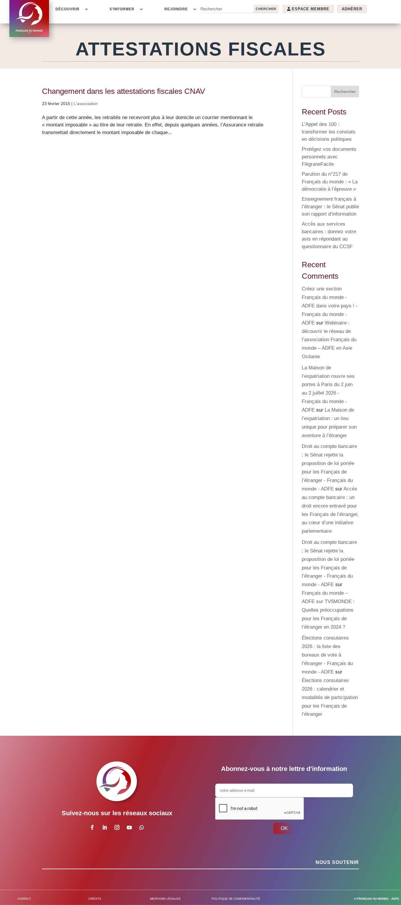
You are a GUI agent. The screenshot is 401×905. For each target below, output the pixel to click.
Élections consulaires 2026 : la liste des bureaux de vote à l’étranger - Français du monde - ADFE (327, 655)
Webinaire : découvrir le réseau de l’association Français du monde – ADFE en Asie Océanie (329, 340)
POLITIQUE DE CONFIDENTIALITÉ (236, 898)
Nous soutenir (337, 862)
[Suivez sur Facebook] (92, 828)
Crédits (94, 898)
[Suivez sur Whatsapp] (141, 828)
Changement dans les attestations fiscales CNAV (123, 91)
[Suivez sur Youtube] (129, 828)
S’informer (121, 9)
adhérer (352, 9)
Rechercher (345, 91)
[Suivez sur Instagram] (117, 828)
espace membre (310, 9)
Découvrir (67, 9)
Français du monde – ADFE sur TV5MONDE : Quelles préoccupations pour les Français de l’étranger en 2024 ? (328, 610)
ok (284, 828)
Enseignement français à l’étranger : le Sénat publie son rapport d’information (330, 206)
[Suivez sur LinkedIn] (104, 828)
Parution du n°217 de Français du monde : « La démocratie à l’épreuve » (330, 181)
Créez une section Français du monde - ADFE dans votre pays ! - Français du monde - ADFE (330, 306)
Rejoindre (176, 9)
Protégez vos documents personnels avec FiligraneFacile (329, 156)
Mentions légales (165, 898)
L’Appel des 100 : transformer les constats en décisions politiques (328, 131)
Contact (24, 898)
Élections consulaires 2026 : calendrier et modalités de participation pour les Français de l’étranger (330, 697)
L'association (86, 103)
